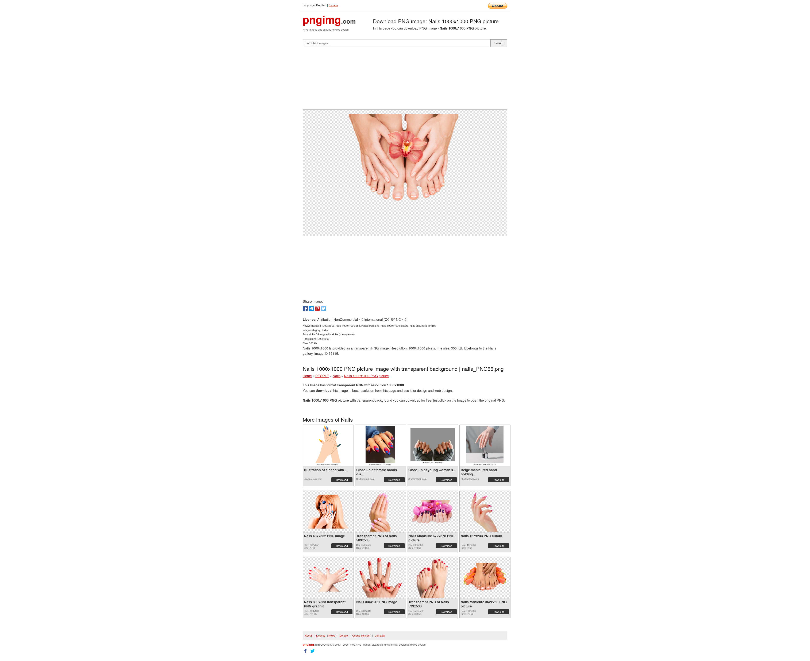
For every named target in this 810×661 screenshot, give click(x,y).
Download (342, 480)
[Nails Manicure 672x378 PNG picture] (433, 511)
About (308, 635)
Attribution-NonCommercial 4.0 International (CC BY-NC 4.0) (362, 319)
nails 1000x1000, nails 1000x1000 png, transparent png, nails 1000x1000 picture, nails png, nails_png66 (375, 325)
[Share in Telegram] (311, 308)
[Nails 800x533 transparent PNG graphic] (328, 578)
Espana (333, 5)
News (331, 635)
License (320, 635)
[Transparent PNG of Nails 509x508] (380, 512)
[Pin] (317, 308)
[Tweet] (323, 308)
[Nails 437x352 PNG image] (328, 512)
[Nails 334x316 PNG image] (380, 578)
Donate (343, 635)
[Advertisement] (405, 79)
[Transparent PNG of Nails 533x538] (432, 578)
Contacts (380, 635)
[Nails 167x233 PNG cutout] (485, 512)
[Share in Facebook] (305, 308)
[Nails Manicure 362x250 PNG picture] (485, 577)
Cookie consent (361, 635)
